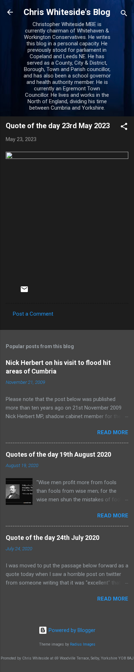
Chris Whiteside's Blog (67, 12)
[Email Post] (24, 292)
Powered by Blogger (71, 630)
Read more (112, 432)
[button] (124, 127)
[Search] (124, 14)
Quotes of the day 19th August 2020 (58, 454)
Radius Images (82, 644)
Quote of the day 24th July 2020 (52, 537)
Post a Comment (33, 314)
